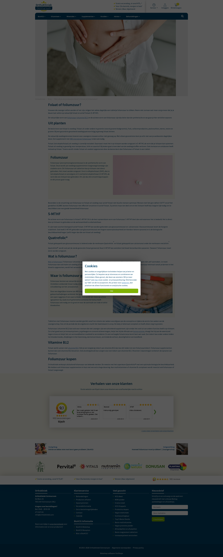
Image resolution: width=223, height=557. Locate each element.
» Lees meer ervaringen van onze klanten (157, 431)
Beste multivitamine (123, 522)
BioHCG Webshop (83, 527)
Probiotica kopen (122, 509)
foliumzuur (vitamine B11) (77, 117)
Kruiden (104, 16)
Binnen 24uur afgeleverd (125, 9)
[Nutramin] (111, 468)
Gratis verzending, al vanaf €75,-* (128, 3)
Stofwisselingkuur (122, 516)
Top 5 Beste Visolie (122, 519)
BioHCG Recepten (83, 530)
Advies (116, 16)
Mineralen (71, 16)
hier (96, 280)
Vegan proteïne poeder (124, 525)
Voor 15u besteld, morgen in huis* (128, 6)
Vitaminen (55, 16)
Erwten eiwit (120, 503)
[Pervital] (66, 467)
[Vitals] (88, 468)
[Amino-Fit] (40, 471)
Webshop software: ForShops (111, 553)
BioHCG (41, 16)
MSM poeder (120, 499)
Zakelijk (79, 516)
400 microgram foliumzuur (80, 139)
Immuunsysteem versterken (126, 535)
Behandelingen (132, 16)
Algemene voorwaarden (121, 548)
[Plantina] (177, 469)
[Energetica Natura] (133, 468)
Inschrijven (158, 519)
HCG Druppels (120, 506)
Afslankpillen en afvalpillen (126, 529)
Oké (111, 291)
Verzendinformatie (83, 506)
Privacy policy (138, 548)
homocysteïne (138, 331)
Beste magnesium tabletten (126, 532)
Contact (79, 512)
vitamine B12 (73, 348)
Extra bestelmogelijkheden (87, 509)
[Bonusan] (155, 467)
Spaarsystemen (82, 503)
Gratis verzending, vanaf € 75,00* (50, 479)
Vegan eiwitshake (122, 512)
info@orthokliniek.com (44, 515)
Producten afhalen (83, 499)
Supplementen (88, 16)
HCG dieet (119, 496)
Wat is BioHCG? (82, 533)
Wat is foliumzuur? (55, 262)
